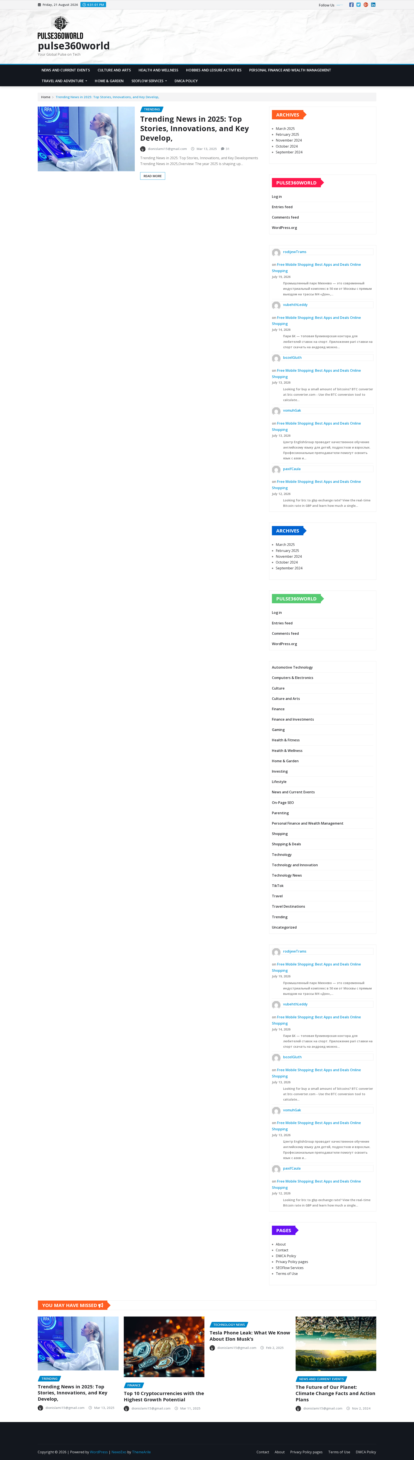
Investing (280, 771)
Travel (277, 896)
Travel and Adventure (63, 81)
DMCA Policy (186, 81)
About (281, 1244)
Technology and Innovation (295, 865)
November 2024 (289, 140)
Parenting (280, 813)
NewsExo (118, 1452)
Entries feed (282, 207)
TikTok (278, 885)
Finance (278, 709)
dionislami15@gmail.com (167, 148)
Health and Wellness (158, 70)
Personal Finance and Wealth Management (290, 70)
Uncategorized (284, 927)
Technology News (287, 875)
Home (45, 97)
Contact (282, 1250)
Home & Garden (109, 81)
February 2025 (287, 134)
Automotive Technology (292, 667)
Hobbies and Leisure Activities (214, 70)
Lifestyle (279, 781)
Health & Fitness (286, 740)
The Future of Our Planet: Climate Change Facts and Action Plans (335, 1393)
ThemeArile (141, 1452)
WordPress (99, 1452)
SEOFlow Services (148, 81)
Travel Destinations (288, 906)
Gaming (278, 729)
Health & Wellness (287, 750)
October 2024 (287, 146)
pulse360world (74, 45)
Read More (153, 176)
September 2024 (289, 152)
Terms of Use (287, 1273)
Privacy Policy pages (292, 1261)
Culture (278, 688)
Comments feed (285, 217)
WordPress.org (284, 227)
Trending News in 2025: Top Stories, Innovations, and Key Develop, (107, 97)
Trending (279, 917)
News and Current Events (66, 70)
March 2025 (285, 128)
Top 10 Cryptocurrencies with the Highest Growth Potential (164, 1396)
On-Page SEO (283, 802)
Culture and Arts (114, 70)
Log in (277, 196)
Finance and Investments (293, 719)
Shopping (280, 833)
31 (228, 148)
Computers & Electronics (292, 677)
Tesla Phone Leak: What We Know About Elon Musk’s (250, 1335)
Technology (282, 854)
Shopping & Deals (286, 844)
